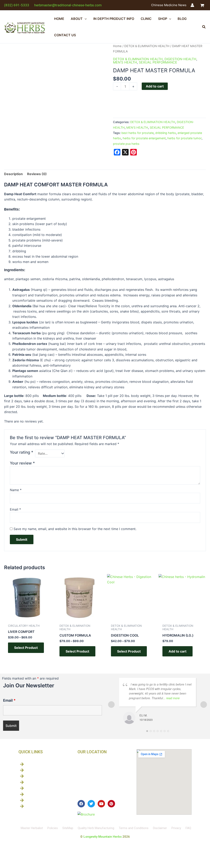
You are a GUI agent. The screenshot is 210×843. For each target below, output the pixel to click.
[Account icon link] (192, 5)
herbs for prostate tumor (184, 138)
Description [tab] (13, 174)
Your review (22, 463)
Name (16, 490)
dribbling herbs (165, 133)
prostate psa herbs (126, 143)
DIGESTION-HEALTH (180, 59)
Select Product (26, 648)
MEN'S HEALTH (125, 62)
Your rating (21, 452)
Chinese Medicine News (168, 5)
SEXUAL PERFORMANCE (158, 62)
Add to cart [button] (177, 651)
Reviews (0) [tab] (37, 174)
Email (15, 509)
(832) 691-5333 (16, 5)
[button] (85, 18)
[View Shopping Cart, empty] (202, 5)
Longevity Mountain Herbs (102, 836)
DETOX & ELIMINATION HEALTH (146, 46)
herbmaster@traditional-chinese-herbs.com (68, 5)
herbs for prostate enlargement (144, 138)
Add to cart (155, 86)
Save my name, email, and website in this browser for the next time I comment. (75, 529)
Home (117, 46)
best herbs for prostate (137, 133)
